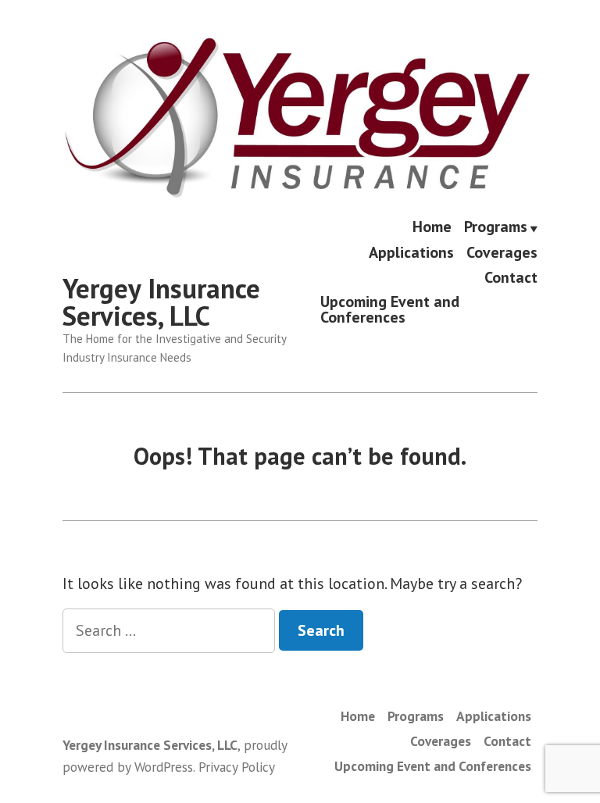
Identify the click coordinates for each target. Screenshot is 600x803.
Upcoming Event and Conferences (389, 309)
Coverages (502, 253)
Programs (495, 227)
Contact (511, 277)
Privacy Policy (236, 767)
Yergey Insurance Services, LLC (161, 302)
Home (432, 227)
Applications (411, 253)
